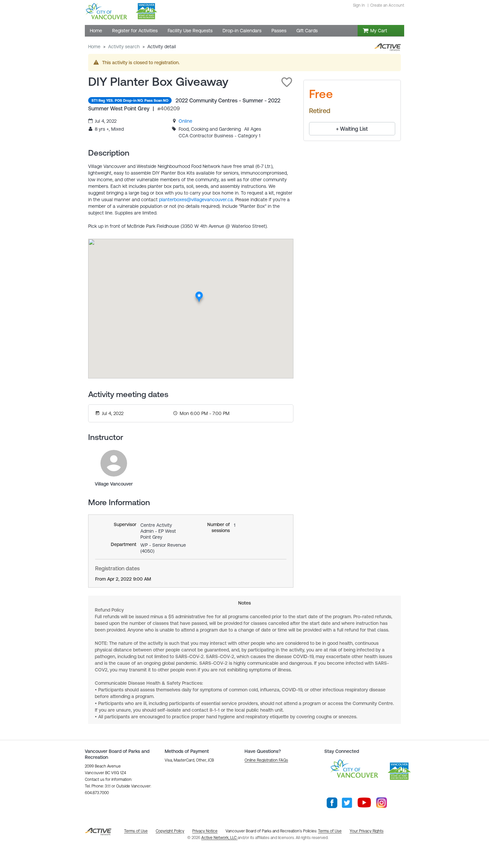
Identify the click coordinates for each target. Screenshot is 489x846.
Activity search (124, 46)
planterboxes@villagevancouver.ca (196, 199)
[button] (286, 82)
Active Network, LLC (219, 837)
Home (94, 46)
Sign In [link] (359, 5)
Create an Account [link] (387, 5)
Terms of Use (330, 831)
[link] (185, 121)
